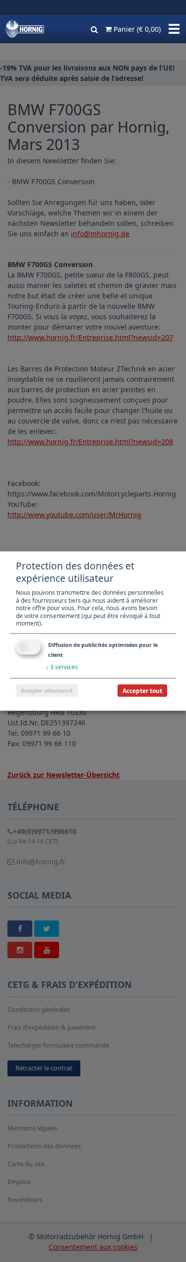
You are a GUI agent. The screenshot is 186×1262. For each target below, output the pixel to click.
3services (62, 667)
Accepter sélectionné (47, 690)
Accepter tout (142, 690)
